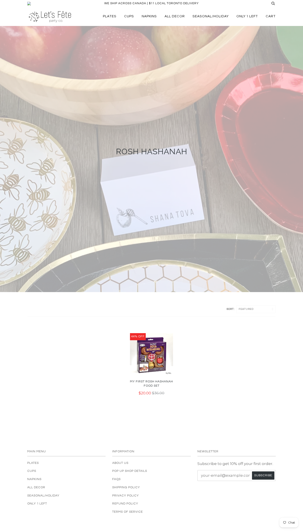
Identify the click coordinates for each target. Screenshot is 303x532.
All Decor (175, 16)
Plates (109, 16)
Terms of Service (127, 511)
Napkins (149, 16)
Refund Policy (125, 503)
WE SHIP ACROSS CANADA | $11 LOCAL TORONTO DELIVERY (151, 3)
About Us (120, 463)
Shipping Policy (126, 487)
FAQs (116, 479)
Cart (271, 16)
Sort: (230, 309)
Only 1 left (247, 16)
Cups (129, 16)
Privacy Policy (125, 495)
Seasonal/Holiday (211, 16)
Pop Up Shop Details (129, 471)
